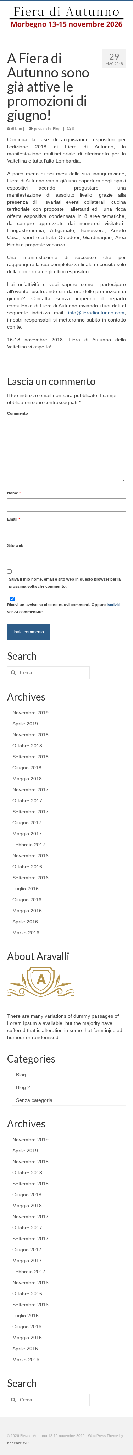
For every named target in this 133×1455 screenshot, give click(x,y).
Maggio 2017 (27, 833)
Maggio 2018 (27, 778)
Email (13, 519)
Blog (56, 129)
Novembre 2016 (30, 855)
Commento (17, 413)
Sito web (15, 545)
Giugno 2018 (26, 767)
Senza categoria (34, 1100)
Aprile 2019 (25, 723)
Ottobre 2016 (27, 866)
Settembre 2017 (30, 811)
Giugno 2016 (26, 899)
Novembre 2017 (30, 789)
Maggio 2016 (27, 910)
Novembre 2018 (30, 734)
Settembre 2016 (30, 877)
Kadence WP (18, 1443)
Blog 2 (23, 1087)
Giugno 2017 (26, 822)
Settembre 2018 (30, 756)
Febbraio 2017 (28, 844)
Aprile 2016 (25, 921)
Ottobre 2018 (27, 745)
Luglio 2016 (25, 888)
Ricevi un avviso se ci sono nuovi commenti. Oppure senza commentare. (63, 608)
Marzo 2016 (25, 932)
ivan (18, 129)
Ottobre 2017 (27, 800)
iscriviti (113, 605)
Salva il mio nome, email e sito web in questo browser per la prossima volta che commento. (65, 582)
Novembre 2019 (30, 712)
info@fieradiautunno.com (96, 312)
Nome (14, 493)
